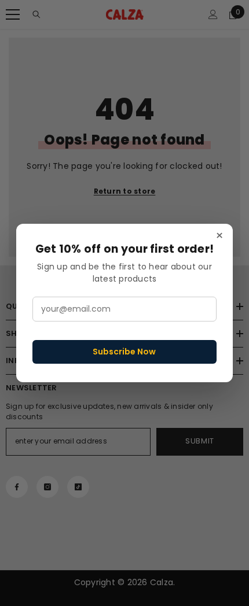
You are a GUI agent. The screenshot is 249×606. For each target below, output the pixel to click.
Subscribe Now (124, 351)
